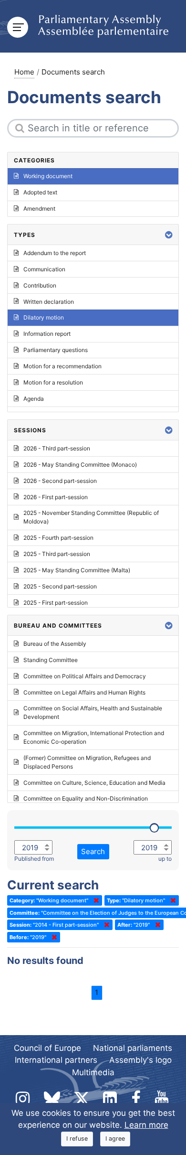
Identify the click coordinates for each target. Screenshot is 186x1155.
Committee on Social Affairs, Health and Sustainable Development (92, 712)
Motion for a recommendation (62, 366)
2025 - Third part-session (56, 553)
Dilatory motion (43, 317)
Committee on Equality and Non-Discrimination (85, 798)
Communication (44, 269)
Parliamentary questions (55, 349)
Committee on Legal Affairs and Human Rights (84, 692)
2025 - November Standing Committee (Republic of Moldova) (91, 517)
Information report (47, 333)
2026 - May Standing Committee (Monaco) (80, 464)
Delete (94, 900)
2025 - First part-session (55, 602)
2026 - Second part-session (60, 480)
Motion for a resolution (53, 382)
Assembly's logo (140, 1060)
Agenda (33, 398)
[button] (169, 234)
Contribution (39, 285)
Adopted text (40, 192)
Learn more (146, 1125)
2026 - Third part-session (56, 448)
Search (93, 851)
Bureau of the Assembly (54, 643)
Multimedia (93, 1072)
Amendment (39, 208)
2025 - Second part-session (60, 586)
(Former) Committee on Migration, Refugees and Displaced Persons (87, 762)
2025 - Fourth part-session (58, 537)
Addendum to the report (54, 253)
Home (24, 71)
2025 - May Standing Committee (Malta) (76, 570)
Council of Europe (47, 1048)
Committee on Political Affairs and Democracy (84, 676)
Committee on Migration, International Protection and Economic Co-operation (93, 737)
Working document (47, 176)
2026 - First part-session (55, 497)
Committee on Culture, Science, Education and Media (94, 782)
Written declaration (48, 301)
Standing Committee (50, 659)
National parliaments (132, 1048)
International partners (56, 1060)
